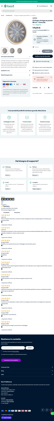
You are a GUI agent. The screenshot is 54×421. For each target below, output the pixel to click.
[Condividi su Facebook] (40, 87)
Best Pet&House (9, 414)
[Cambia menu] (2, 6)
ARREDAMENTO (9, 15)
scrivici (6, 403)
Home (2, 15)
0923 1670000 (9, 399)
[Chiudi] (51, 36)
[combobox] (27, 11)
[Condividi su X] (44, 87)
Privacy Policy (15, 351)
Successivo (17, 212)
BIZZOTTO (38, 24)
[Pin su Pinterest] (48, 87)
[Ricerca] (51, 11)
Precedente (6, 212)
